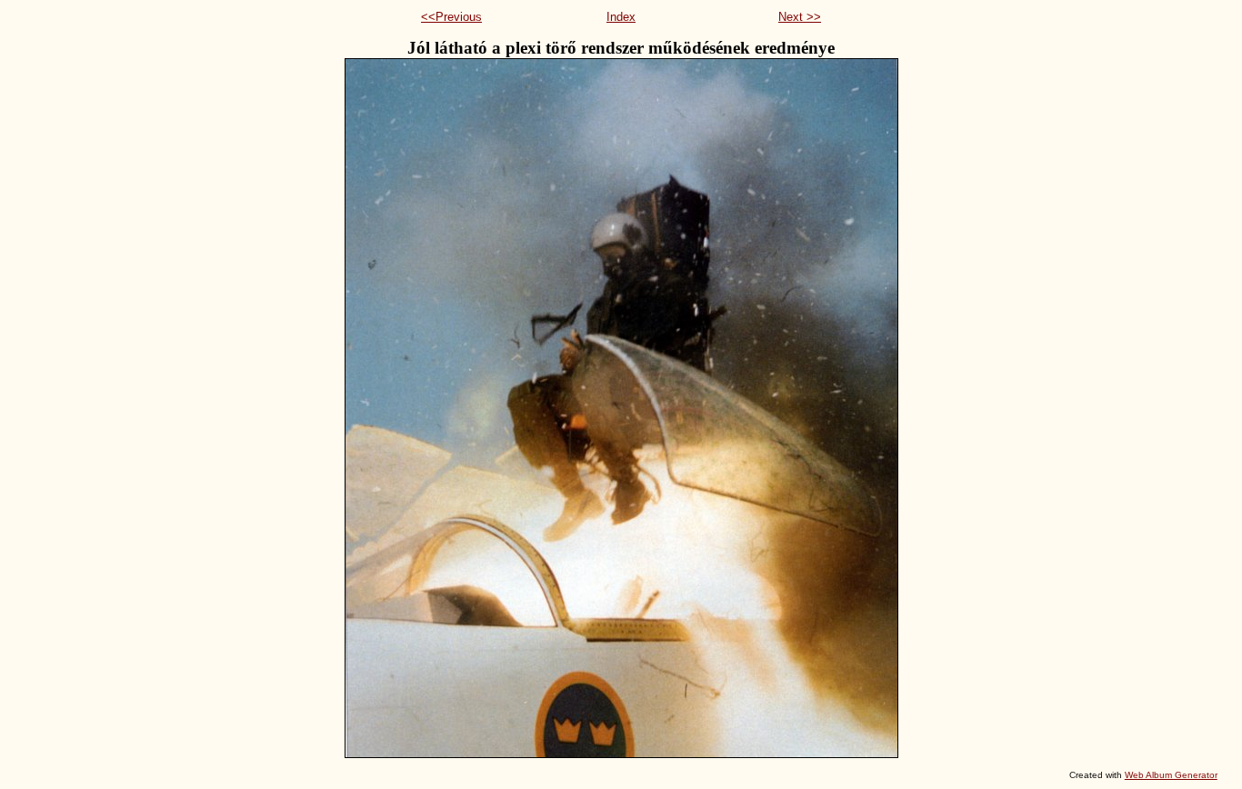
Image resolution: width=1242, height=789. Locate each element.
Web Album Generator (1171, 775)
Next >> (799, 17)
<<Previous (451, 17)
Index (621, 17)
